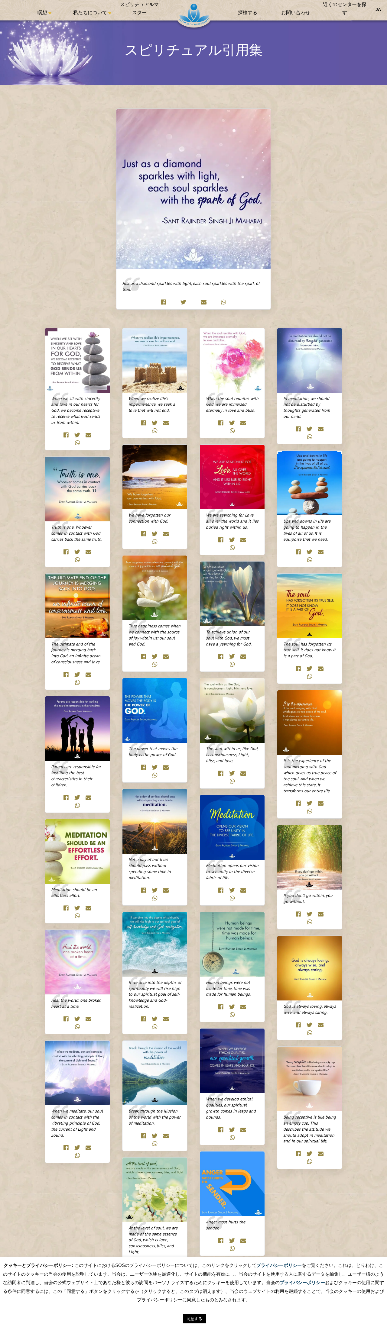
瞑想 (42, 13)
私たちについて (90, 13)
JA (378, 9)
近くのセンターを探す (344, 9)
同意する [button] (194, 1318)
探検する (247, 13)
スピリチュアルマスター (139, 9)
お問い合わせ (295, 13)
